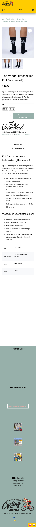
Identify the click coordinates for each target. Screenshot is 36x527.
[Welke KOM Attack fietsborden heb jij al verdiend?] (18, 442)
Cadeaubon (18, 393)
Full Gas (18, 135)
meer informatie (18, 489)
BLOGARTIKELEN (18, 420)
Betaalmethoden (18, 390)
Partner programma (18, 367)
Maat (4, 105)
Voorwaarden (18, 357)
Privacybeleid (18, 359)
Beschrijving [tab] (18, 144)
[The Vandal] (13, 126)
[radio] (5, 109)
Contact (18, 352)
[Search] (3, 10)
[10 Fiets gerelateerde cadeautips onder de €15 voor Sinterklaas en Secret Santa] (18, 427)
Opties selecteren (14, 305)
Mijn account (18, 365)
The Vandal (26, 135)
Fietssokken (6, 135)
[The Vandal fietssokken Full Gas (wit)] (20, 270)
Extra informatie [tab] (18, 148)
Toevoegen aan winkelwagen (23, 116)
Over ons (18, 354)
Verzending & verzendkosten (18, 395)
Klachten (18, 401)
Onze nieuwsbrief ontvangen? (18, 406)
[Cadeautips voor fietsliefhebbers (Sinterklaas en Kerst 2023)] (18, 457)
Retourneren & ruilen (18, 398)
